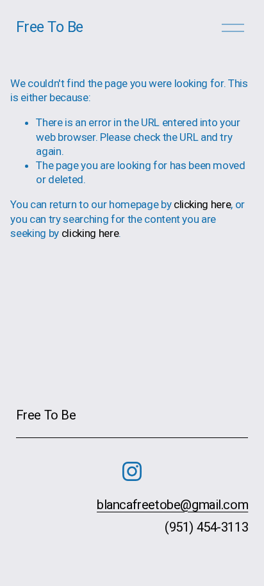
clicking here (202, 204)
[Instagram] (132, 471)
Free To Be (49, 27)
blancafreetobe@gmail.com (172, 505)
